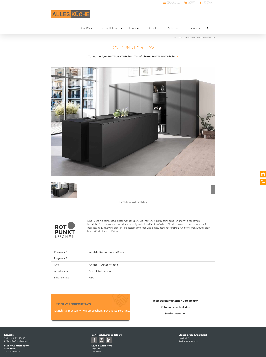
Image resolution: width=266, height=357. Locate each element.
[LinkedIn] (109, 340)
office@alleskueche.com (20, 341)
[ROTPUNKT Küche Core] (64, 183)
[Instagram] (101, 340)
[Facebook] (94, 340)
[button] (208, 28)
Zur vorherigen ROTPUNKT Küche (110, 56)
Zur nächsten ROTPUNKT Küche (154, 56)
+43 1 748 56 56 (18, 338)
